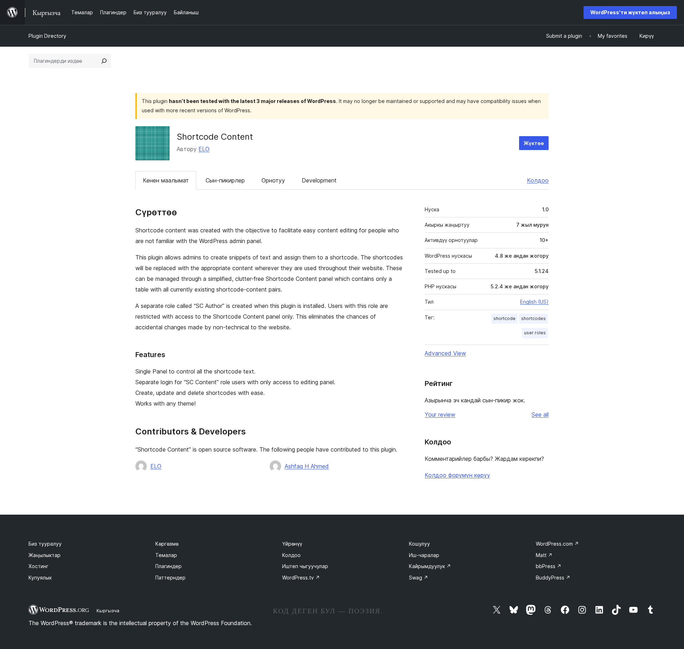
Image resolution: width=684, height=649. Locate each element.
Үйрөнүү (292, 544)
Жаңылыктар (44, 555)
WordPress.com (557, 544)
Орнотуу (273, 180)
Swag (418, 578)
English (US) (534, 302)
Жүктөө (534, 143)
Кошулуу (419, 544)
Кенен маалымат (166, 180)
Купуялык (40, 578)
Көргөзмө (166, 544)
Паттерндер (170, 578)
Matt (544, 555)
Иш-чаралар (424, 555)
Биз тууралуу (45, 544)
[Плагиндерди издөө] (104, 61)
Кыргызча (108, 610)
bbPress (548, 566)
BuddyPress (553, 578)
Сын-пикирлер (225, 180)
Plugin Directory (47, 36)
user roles (535, 332)
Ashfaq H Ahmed (307, 466)
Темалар (166, 555)
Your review (440, 414)
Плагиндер (168, 566)
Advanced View (445, 353)
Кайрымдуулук (430, 566)
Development (319, 180)
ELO (203, 149)
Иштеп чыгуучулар (305, 566)
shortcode (504, 318)
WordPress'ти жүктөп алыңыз (630, 12)
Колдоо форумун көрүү (457, 475)
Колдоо (538, 180)
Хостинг (38, 566)
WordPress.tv (301, 578)
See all (540, 414)
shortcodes (533, 318)
